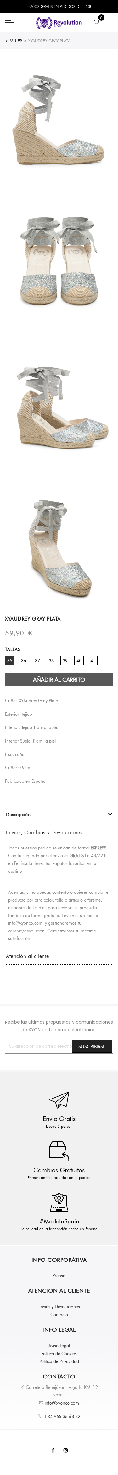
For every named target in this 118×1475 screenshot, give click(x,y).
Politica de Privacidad (59, 1361)
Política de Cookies (59, 1353)
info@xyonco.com (62, 1402)
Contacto (59, 1314)
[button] (44, 833)
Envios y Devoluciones (59, 1306)
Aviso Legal (59, 1345)
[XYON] (59, 22)
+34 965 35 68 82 (62, 1416)
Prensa (59, 1275)
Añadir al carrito (59, 679)
